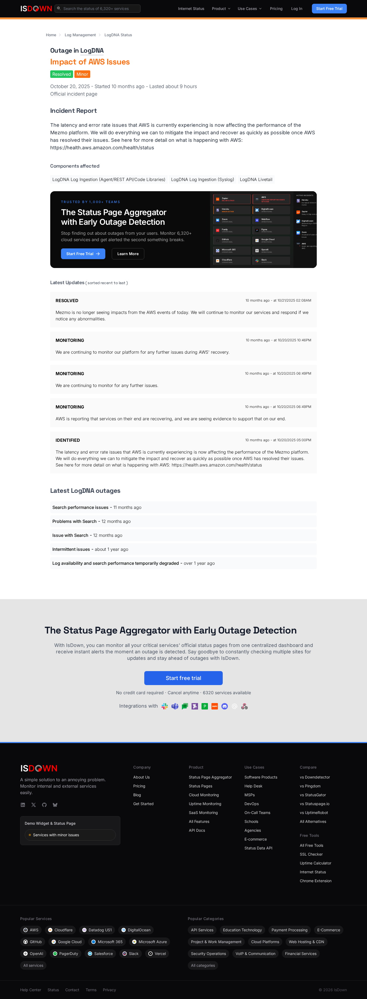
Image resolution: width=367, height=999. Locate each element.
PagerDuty (68, 953)
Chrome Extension (316, 880)
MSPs (249, 794)
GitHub (36, 941)
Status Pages (200, 786)
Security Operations (208, 953)
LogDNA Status (118, 34)
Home (51, 34)
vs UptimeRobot (314, 812)
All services (33, 965)
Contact (72, 989)
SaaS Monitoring (203, 812)
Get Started (143, 803)
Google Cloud (70, 941)
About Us (141, 777)
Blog (137, 794)
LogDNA (91, 50)
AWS (34, 930)
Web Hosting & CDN (306, 941)
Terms (91, 989)
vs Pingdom (310, 786)
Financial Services (300, 953)
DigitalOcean (139, 930)
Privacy (109, 989)
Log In (296, 8)
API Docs (197, 830)
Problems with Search (74, 521)
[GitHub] (44, 805)
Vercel (160, 953)
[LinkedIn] (23, 805)
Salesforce (103, 953)
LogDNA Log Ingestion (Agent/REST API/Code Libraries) (108, 179)
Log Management (80, 34)
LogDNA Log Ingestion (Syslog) (202, 179)
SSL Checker (311, 854)
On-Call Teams (257, 812)
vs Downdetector (315, 777)
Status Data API (258, 848)
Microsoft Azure (153, 941)
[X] (33, 805)
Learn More (128, 253)
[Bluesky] (55, 805)
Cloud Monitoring (204, 794)
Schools (251, 821)
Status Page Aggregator (210, 777)
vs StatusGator (313, 794)
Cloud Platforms (265, 941)
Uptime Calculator (315, 863)
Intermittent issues (71, 549)
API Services (202, 930)
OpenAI (36, 953)
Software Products (260, 777)
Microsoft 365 (110, 941)
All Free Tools (311, 845)
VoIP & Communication (255, 953)
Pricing (276, 8)
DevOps (251, 803)
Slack (134, 953)
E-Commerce (328, 930)
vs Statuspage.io (314, 803)
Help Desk (253, 786)
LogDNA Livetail (256, 179)
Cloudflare (64, 930)
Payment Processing (290, 930)
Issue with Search (70, 535)
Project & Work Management (216, 941)
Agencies (252, 830)
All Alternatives (313, 821)
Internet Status (191, 8)
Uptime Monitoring (205, 803)
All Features (199, 821)
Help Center (30, 989)
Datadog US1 (100, 930)
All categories (203, 965)
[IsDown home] (36, 8)
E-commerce (255, 839)
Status (53, 989)
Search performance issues (80, 507)
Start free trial (183, 678)
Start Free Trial (329, 8)
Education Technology (242, 930)
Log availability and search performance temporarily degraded (115, 563)
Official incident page (73, 94)
